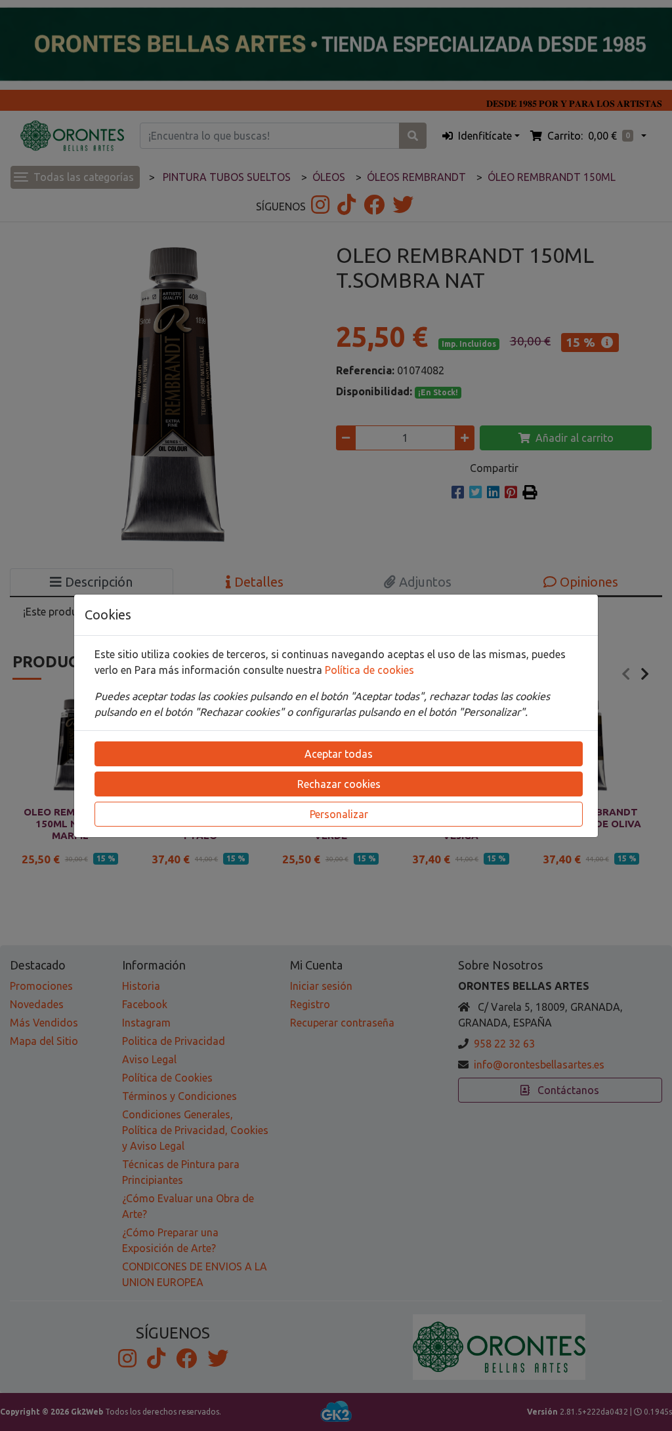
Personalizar (339, 814)
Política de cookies (369, 670)
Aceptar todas (338, 754)
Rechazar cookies (339, 784)
